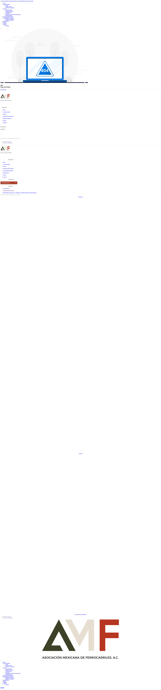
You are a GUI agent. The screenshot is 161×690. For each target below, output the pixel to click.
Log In (2, 687)
